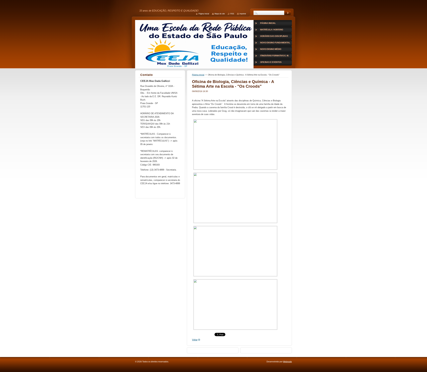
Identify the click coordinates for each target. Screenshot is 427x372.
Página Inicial (203, 14)
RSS (232, 14)
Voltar (194, 339)
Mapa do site (220, 14)
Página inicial (198, 75)
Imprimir (243, 14)
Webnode (287, 362)
